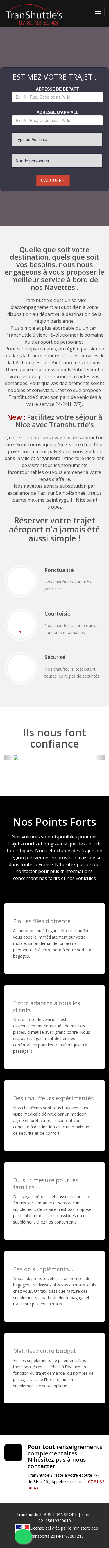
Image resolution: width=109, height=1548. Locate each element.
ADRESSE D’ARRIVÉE (57, 112)
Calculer (53, 180)
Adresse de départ (57, 89)
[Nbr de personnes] (57, 160)
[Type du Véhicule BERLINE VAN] (57, 139)
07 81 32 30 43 (37, 23)
